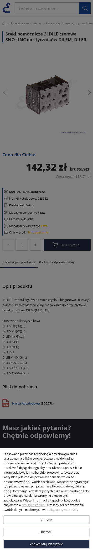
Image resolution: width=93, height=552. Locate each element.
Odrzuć (46, 519)
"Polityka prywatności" (61, 509)
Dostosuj (46, 532)
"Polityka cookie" (34, 505)
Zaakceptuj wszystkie (46, 544)
